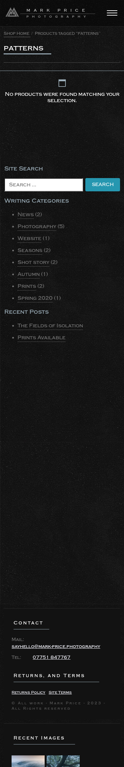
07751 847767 (51, 657)
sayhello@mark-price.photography (56, 646)
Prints (27, 286)
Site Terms (60, 692)
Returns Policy (28, 692)
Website (29, 238)
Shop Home (16, 33)
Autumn (29, 274)
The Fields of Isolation (50, 326)
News (26, 215)
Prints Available (41, 338)
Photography (37, 226)
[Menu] (112, 13)
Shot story (33, 262)
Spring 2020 (35, 298)
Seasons (30, 250)
